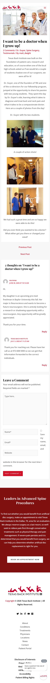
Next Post (25, 254)
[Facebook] (25, 614)
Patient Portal (25, 648)
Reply (44, 331)
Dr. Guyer (20, 50)
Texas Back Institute (19, 339)
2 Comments (9, 50)
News (25, 641)
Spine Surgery (32, 50)
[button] (25, 559)
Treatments (25, 630)
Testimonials (9, 53)
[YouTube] (29, 614)
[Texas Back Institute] (11, 7)
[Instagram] (32, 614)
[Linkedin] (21, 614)
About (25, 623)
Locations (25, 637)
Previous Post (25, 247)
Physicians (25, 634)
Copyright (9, 601)
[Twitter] (18, 614)
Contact (25, 645)
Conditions (25, 626)
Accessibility (25, 674)
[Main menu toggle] (45, 7)
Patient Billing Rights (25, 677)
